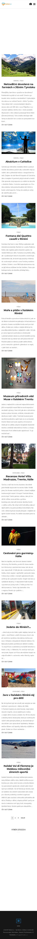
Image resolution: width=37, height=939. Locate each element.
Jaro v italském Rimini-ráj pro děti (18, 697)
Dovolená (16, 473)
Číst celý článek (7, 125)
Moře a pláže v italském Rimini (18, 312)
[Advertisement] (18, 27)
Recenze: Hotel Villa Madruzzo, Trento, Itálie (18, 478)
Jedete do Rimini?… (18, 627)
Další (23, 818)
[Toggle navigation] (33, 4)
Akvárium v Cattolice (18, 161)
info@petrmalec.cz (22, 935)
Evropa (16, 81)
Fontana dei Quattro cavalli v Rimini (18, 237)
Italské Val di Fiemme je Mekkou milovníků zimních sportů (19, 768)
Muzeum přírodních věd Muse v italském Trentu (18, 398)
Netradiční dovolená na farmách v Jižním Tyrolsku (18, 86)
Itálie (21, 81)
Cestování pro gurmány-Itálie (18, 555)
